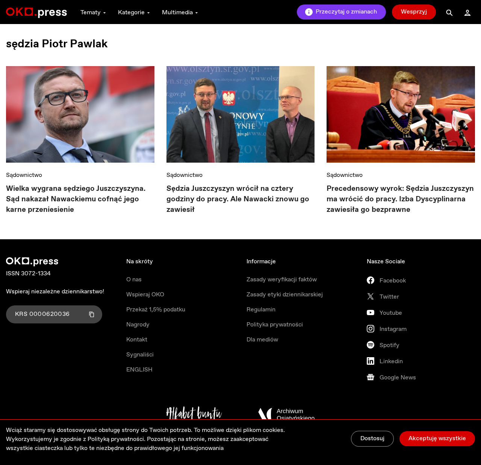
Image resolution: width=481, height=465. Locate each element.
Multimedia (177, 13)
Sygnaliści (140, 355)
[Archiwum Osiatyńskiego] (286, 414)
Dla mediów (262, 340)
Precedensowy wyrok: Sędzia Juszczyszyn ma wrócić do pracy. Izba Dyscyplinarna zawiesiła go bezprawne (400, 199)
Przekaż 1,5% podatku (155, 310)
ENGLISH (139, 370)
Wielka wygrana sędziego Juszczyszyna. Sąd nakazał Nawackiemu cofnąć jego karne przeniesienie (75, 199)
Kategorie (131, 13)
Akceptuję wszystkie (437, 438)
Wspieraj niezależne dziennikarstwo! (55, 292)
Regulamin (261, 310)
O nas (134, 280)
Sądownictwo (24, 175)
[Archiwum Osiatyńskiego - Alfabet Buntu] (194, 414)
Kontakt (136, 340)
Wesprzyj (414, 12)
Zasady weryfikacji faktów (282, 280)
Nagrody (138, 325)
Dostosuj (372, 438)
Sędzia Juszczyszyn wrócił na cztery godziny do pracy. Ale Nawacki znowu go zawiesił (237, 199)
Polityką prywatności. (116, 439)
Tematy (90, 13)
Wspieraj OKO (145, 295)
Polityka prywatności (275, 325)
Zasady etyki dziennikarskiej (285, 295)
